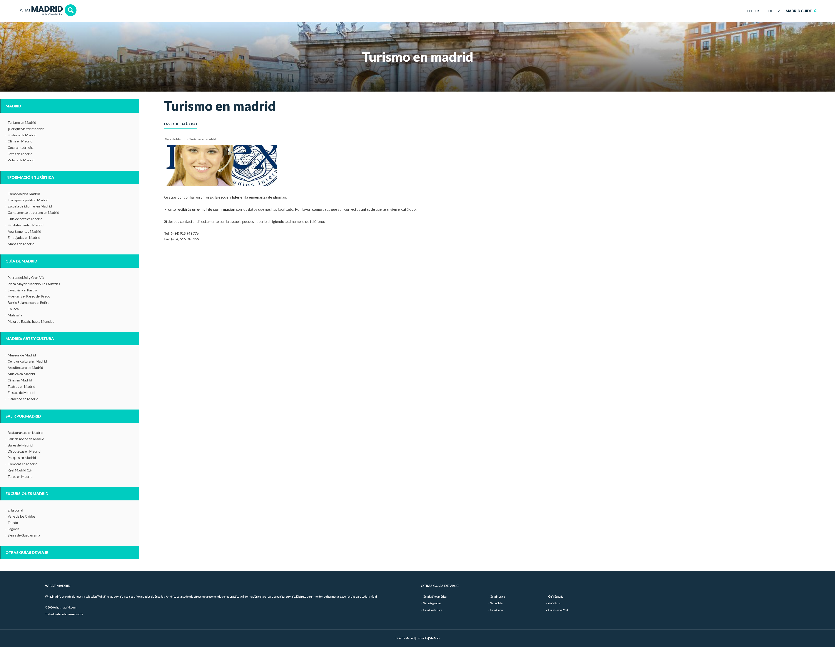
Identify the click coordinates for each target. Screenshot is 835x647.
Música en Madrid (21, 374)
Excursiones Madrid (26, 493)
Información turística (29, 177)
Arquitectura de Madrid (25, 367)
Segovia (13, 529)
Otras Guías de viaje (26, 552)
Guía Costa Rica (432, 610)
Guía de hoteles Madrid (25, 219)
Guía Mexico (497, 596)
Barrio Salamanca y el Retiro (28, 302)
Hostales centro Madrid (25, 225)
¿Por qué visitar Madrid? (26, 129)
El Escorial (15, 510)
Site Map (434, 638)
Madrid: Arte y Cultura (29, 338)
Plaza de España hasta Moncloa (31, 321)
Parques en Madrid (22, 457)
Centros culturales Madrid (27, 361)
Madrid (13, 106)
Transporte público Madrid (28, 200)
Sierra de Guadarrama (24, 535)
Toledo (13, 522)
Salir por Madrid (23, 416)
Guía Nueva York (558, 610)
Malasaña (15, 315)
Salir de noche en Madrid (26, 439)
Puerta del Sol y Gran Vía (26, 277)
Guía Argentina (432, 603)
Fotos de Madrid (20, 154)
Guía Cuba (496, 610)
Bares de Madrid (20, 445)
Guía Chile (496, 603)
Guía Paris (554, 603)
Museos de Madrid (22, 355)
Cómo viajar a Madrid (24, 194)
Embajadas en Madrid (24, 237)
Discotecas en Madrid (24, 451)
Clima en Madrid (20, 141)
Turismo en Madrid (22, 122)
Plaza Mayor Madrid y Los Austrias (34, 284)
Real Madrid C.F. (20, 470)
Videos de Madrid (21, 160)
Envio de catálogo (180, 124)
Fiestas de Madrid (21, 392)
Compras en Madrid (22, 464)
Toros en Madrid (20, 476)
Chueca (13, 309)
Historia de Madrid (22, 135)
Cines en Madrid (20, 380)
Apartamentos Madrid (24, 231)
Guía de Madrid (21, 261)
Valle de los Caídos (21, 516)
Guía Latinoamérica (435, 596)
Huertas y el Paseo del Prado (29, 296)
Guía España (555, 596)
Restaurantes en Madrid (25, 432)
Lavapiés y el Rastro (22, 290)
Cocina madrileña (20, 147)
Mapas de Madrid (21, 244)
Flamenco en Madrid (23, 399)
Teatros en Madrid (21, 386)
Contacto (422, 638)
